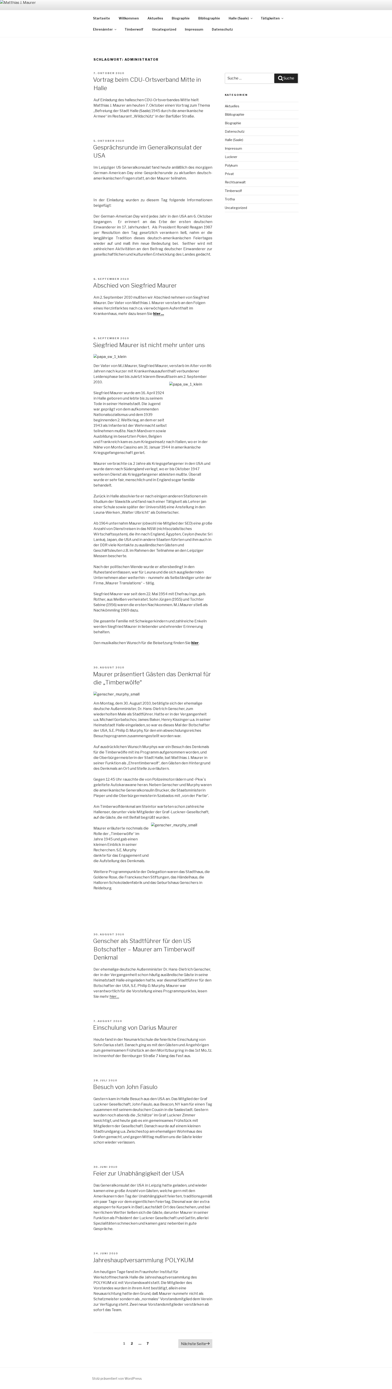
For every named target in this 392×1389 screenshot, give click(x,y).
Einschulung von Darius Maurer (135, 1027)
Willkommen (129, 18)
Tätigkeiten (270, 18)
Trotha (230, 199)
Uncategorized (164, 29)
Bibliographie (209, 18)
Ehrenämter (103, 29)
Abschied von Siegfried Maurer (135, 285)
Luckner (231, 157)
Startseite (101, 18)
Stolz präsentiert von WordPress (117, 1378)
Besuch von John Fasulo (125, 1086)
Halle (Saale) (239, 18)
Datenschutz (222, 29)
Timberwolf (134, 29)
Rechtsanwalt (235, 182)
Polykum (231, 165)
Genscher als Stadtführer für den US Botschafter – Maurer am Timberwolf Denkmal (144, 949)
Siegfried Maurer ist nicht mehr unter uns (149, 344)
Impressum (194, 29)
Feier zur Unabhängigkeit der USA (138, 1173)
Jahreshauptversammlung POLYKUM (143, 1260)
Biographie (181, 18)
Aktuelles (155, 18)
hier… (158, 314)
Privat (229, 174)
